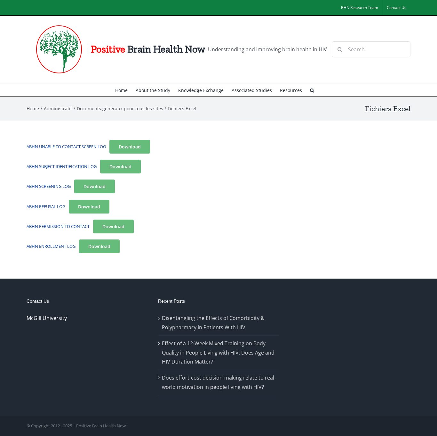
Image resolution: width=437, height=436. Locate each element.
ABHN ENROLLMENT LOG (51, 246)
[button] (312, 89)
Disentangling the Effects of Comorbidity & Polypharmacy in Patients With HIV (213, 322)
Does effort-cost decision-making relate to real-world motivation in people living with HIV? (219, 382)
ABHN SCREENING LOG (49, 186)
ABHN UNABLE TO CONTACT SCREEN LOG (66, 146)
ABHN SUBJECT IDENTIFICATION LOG (62, 166)
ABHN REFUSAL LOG (46, 206)
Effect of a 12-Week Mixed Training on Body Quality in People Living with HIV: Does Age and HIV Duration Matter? (218, 352)
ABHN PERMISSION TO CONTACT (58, 226)
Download (130, 147)
